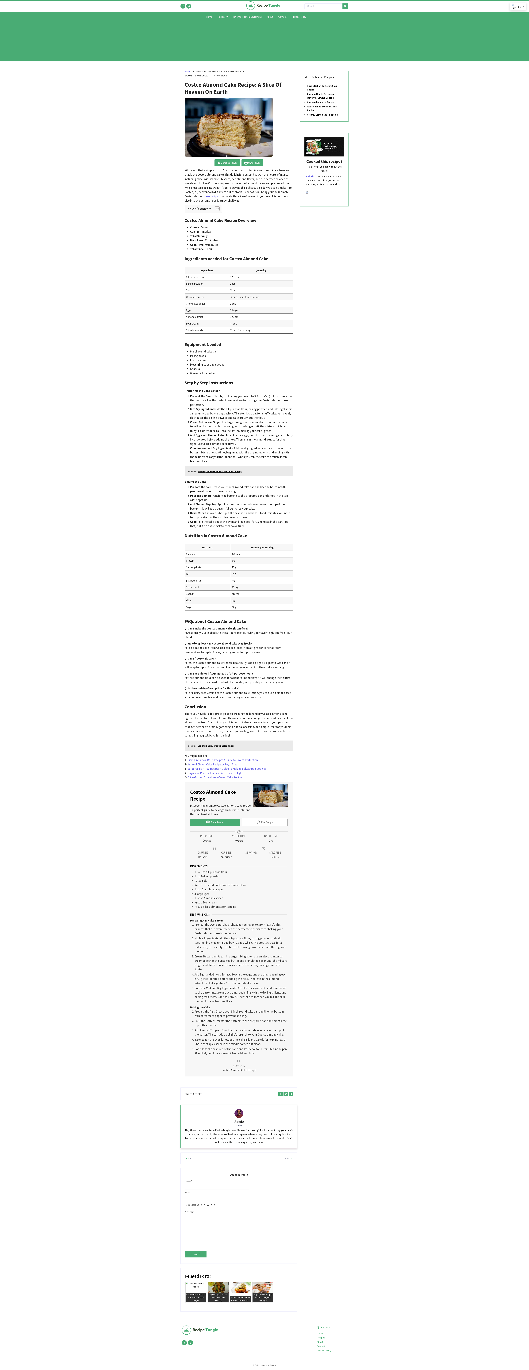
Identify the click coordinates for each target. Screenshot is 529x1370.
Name (188, 1181)
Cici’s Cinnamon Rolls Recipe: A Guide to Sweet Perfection (222, 760)
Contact (321, 1346)
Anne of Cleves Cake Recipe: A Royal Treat (212, 764)
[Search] (345, 6)
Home (187, 71)
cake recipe (211, 196)
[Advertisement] (264, 42)
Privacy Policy (324, 1351)
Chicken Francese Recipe (320, 102)
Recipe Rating (192, 1205)
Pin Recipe (267, 822)
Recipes (321, 1338)
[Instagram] (188, 6)
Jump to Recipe (229, 162)
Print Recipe (254, 162)
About (320, 1342)
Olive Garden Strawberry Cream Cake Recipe (214, 777)
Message (190, 1211)
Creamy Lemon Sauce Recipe (322, 114)
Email (188, 1192)
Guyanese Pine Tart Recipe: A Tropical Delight (215, 773)
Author (239, 1125)
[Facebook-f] (182, 6)
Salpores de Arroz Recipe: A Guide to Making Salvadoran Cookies (226, 769)
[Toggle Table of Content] (216, 208)
